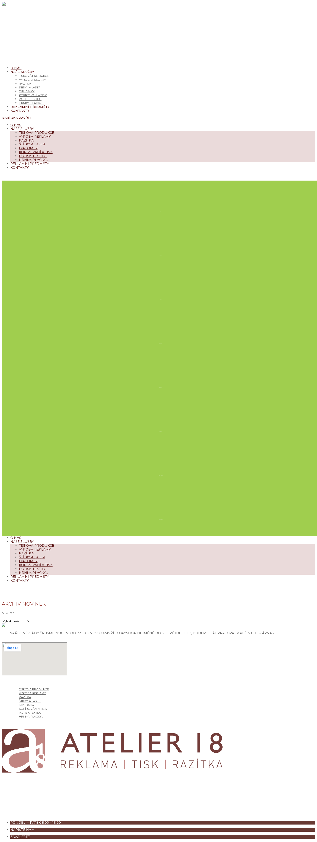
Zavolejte (20, 837)
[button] (9, 175)
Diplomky (28, 148)
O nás (15, 125)
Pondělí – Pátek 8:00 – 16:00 (35, 822)
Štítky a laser (32, 144)
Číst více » (11, 640)
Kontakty (19, 167)
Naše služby (22, 129)
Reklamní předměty (29, 164)
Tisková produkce (36, 133)
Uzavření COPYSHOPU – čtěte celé (6, 627)
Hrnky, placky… (33, 160)
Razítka (26, 140)
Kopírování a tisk (36, 152)
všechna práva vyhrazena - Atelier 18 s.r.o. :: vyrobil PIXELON (60, 815)
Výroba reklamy (35, 136)
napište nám (22, 830)
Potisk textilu (33, 156)
